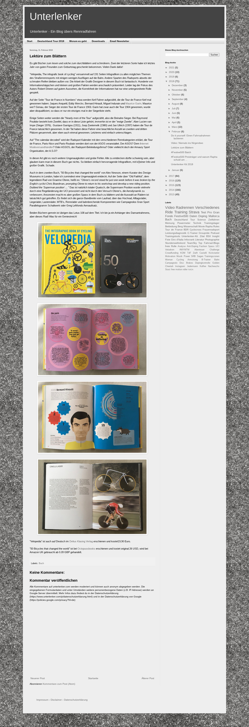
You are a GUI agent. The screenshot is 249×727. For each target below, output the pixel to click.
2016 (172, 180)
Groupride (204, 233)
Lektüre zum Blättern (182, 147)
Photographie (212, 239)
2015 (172, 185)
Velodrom (169, 250)
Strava (194, 212)
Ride (169, 212)
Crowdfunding (171, 253)
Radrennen (185, 207)
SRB (193, 256)
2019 (172, 76)
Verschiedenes (207, 207)
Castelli (203, 253)
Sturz (167, 269)
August (176, 103)
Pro (209, 212)
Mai (174, 117)
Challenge (214, 250)
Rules (216, 226)
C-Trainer (193, 233)
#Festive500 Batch (181, 152)
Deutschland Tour (184, 219)
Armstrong (193, 260)
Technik (197, 223)
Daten (193, 216)
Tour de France (174, 229)
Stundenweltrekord (175, 243)
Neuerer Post (37, 678)
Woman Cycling (174, 260)
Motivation (170, 256)
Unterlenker (56, 16)
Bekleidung (171, 226)
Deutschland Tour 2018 (50, 41)
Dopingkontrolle (202, 263)
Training (180, 212)
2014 (172, 189)
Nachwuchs (213, 266)
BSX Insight (212, 236)
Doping (202, 216)
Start (29, 41)
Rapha (209, 226)
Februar (176, 131)
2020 (172, 72)
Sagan (200, 256)
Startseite (93, 678)
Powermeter (183, 223)
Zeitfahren (213, 219)
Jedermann (192, 266)
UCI (217, 246)
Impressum (42, 699)
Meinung (169, 223)
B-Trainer (206, 260)
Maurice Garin (133, 103)
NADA (190, 270)
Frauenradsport (211, 229)
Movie (201, 226)
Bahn (216, 260)
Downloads (98, 41)
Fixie (167, 239)
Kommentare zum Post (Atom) (59, 684)
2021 (172, 67)
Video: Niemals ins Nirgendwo (187, 143)
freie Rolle (171, 246)
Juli (174, 108)
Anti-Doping (192, 246)
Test (203, 212)
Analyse (182, 246)
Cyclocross (195, 229)
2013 (172, 194)
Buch (41, 563)
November (178, 89)
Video (170, 207)
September (178, 99)
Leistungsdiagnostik (175, 233)
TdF (189, 253)
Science (201, 219)
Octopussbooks (86, 548)
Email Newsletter (119, 41)
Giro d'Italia (177, 239)
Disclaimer (56, 699)
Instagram (180, 266)
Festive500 (181, 216)
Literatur (199, 239)
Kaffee (203, 266)
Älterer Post (148, 678)
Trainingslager (211, 223)
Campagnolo (171, 263)
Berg (180, 226)
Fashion (203, 246)
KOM (182, 253)
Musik (179, 256)
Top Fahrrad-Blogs (208, 243)
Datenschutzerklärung (76, 699)
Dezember (178, 85)
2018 (172, 81)
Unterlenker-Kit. (190, 236)
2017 (172, 176)
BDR (186, 229)
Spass (211, 246)
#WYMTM (184, 250)
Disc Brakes (186, 263)
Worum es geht (78, 41)
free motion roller (179, 269)
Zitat (202, 236)
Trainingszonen (211, 256)
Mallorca (214, 216)
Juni (174, 113)
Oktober (176, 94)
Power (187, 256)
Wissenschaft (190, 226)
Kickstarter (214, 253)
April (174, 122)
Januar (176, 170)
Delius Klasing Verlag (81, 541)
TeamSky (192, 243)
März (175, 127)
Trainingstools (172, 236)
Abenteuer (199, 250)
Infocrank (189, 239)
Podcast (215, 233)
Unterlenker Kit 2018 (182, 164)
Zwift (195, 253)
